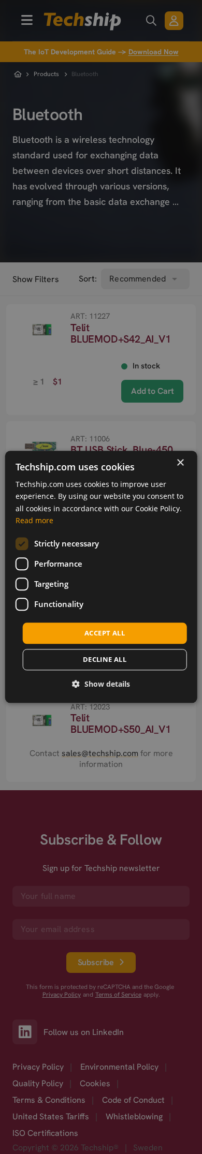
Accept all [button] (104, 633)
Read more (34, 520)
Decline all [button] (104, 659)
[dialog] (101, 577)
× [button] (180, 463)
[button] (101, 684)
